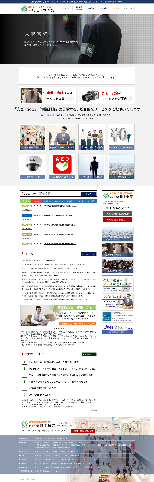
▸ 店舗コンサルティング (59, 445)
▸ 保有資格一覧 (75, 455)
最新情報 (26, 201)
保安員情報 (47, 201)
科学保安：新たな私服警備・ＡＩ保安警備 (58, 215)
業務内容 (57, 407)
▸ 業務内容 (22, 442)
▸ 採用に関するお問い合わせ (71, 459)
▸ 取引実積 (74, 451)
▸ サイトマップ (58, 471)
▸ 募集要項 (38, 459)
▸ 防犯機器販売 (68, 442)
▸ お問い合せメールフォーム (93, 467)
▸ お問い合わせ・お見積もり (61, 447)
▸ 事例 (46, 451)
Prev (24, 315)
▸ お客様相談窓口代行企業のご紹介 (114, 445)
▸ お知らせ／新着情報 (42, 438)
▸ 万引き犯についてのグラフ (60, 451)
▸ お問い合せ (23, 467)
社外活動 (80, 201)
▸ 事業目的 (55, 463)
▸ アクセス (86, 463)
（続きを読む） (27, 210)
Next (94, 315)
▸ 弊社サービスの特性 (42, 442)
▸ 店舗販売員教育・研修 (77, 445)
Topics (37, 201)
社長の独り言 (27, 260)
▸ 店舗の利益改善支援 (42, 445)
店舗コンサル (58, 201)
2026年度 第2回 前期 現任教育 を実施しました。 (60, 225)
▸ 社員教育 (22, 455)
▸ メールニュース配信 (94, 445)
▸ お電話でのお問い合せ (74, 467)
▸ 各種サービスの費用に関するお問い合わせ (49, 467)
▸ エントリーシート (89, 459)
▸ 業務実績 (22, 451)
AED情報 (70, 201)
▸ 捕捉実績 (38, 451)
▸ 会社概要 (77, 463)
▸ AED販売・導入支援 (83, 442)
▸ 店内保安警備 (56, 442)
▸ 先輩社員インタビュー (52, 459)
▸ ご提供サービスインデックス (60, 438)
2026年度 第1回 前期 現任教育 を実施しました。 (60, 234)
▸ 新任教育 (38, 455)
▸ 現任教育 (48, 455)
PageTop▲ (94, 410)
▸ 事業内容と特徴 (66, 463)
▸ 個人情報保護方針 (25, 471)
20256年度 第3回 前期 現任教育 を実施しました (60, 206)
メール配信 (91, 201)
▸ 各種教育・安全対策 (61, 455)
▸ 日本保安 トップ (25, 438)
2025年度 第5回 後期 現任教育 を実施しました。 (60, 244)
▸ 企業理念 (46, 463)
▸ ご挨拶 (38, 463)
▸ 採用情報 (22, 459)
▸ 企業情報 (22, 463)
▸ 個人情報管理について (43, 471)
